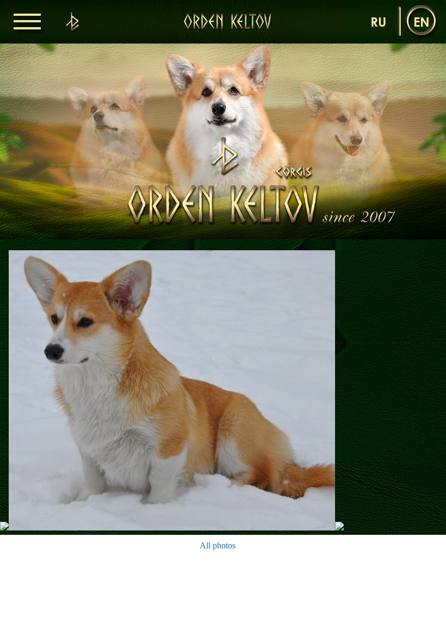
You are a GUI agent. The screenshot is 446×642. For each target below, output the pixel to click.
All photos (218, 545)
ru (378, 21)
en (421, 21)
